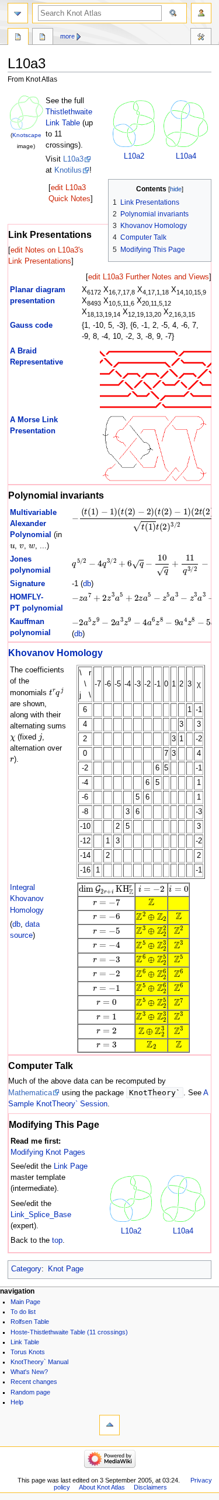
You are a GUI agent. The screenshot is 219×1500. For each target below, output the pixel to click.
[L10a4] (185, 124)
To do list (23, 1311)
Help (17, 1402)
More (67, 36)
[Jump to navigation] (18, 13)
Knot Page (66, 1269)
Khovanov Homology (55, 652)
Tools (201, 38)
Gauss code (31, 325)
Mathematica (30, 1093)
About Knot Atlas (102, 1487)
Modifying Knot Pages (48, 1152)
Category (26, 1269)
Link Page (71, 1166)
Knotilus (68, 170)
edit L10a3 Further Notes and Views (148, 277)
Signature (27, 584)
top (57, 1240)
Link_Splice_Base (41, 1215)
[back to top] (109, 1425)
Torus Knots (28, 1351)
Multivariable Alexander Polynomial (33, 524)
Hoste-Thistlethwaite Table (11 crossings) (69, 1332)
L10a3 (73, 159)
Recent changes (34, 1381)
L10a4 (186, 156)
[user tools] (201, 13)
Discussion (43, 38)
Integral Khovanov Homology (27, 899)
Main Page (25, 1301)
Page (18, 38)
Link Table (25, 1341)
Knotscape (26, 135)
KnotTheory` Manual (39, 1361)
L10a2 (134, 156)
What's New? (29, 1371)
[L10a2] (133, 124)
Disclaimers (150, 1487)
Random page (30, 1392)
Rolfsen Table (30, 1321)
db (87, 584)
